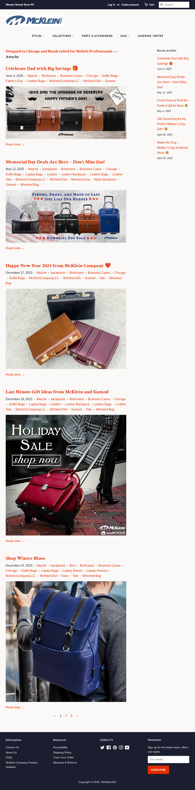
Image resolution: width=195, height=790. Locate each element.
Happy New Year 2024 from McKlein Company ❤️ (58, 265)
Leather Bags (36, 81)
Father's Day (14, 81)
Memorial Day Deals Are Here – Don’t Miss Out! (55, 162)
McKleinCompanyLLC (64, 81)
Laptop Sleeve (72, 570)
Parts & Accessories (97, 36)
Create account (130, 4)
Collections (62, 36)
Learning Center (150, 36)
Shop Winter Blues (25, 558)
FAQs (9, 757)
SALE (124, 36)
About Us (11, 752)
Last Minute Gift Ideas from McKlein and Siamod (57, 392)
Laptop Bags (34, 174)
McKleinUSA (92, 81)
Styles (37, 36)
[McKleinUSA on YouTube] (127, 748)
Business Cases (71, 75)
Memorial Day (80, 179)
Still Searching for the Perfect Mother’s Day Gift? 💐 (171, 124)
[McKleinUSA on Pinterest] (115, 748)
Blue (73, 565)
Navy (64, 575)
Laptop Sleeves (97, 570)
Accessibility (60, 747)
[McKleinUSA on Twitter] (102, 748)
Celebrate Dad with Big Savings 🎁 (42, 68)
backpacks (49, 169)
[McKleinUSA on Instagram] (121, 748)
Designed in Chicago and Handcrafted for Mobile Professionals (59, 51)
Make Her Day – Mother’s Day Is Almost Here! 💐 (172, 147)
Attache (32, 75)
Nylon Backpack (105, 179)
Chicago (92, 75)
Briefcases (49, 75)
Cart (151, 4)
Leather (52, 174)
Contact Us (12, 747)
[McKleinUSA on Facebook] (108, 748)
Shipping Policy (62, 752)
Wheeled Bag (29, 184)
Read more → (15, 144)
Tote (102, 278)
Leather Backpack (74, 174)
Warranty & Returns (65, 762)
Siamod (110, 81)
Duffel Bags (110, 75)
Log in (111, 4)
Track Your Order (63, 757)
